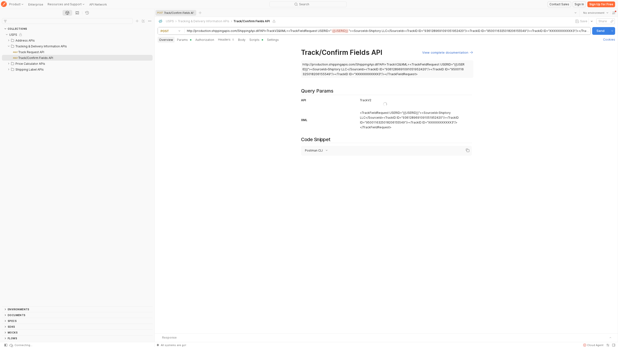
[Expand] (9, 40)
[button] (614, 12)
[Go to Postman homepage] (4, 4)
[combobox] (596, 12)
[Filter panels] (5, 21)
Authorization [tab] (204, 40)
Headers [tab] (226, 39)
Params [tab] (182, 40)
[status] (20, 345)
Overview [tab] (166, 40)
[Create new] (137, 21)
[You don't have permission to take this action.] (200, 13)
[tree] (77, 169)
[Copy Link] (612, 21)
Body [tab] (242, 40)
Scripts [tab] (254, 40)
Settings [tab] (273, 40)
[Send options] (612, 31)
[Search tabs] (575, 13)
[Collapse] (7, 34)
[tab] (67, 13)
